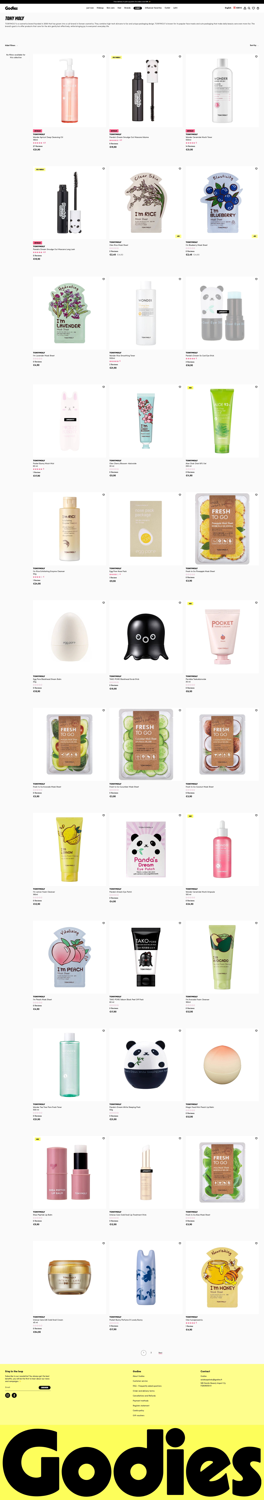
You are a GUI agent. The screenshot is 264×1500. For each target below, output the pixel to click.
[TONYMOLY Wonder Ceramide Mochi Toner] (222, 90)
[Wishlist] (253, 8)
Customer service (140, 1381)
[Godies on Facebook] (14, 1397)
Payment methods (140, 1401)
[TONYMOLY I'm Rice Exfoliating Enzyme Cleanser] (69, 528)
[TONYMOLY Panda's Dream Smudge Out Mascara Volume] (146, 90)
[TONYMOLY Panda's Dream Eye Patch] (146, 849)
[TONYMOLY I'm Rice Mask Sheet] (146, 202)
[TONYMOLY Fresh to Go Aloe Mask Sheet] (222, 1172)
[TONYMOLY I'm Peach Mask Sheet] (69, 957)
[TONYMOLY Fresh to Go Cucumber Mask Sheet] (146, 744)
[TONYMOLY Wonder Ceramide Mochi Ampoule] (222, 849)
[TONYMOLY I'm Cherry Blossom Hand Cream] (146, 421)
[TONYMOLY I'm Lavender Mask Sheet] (69, 313)
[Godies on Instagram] (7, 1397)
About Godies (138, 1376)
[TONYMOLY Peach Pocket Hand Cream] (222, 636)
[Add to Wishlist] (103, 56)
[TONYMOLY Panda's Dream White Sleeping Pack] (146, 1064)
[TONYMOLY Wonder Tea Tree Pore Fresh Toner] (69, 1064)
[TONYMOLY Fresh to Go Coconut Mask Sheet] (222, 744)
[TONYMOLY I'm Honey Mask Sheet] (222, 1277)
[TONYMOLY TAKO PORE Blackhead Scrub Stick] (146, 636)
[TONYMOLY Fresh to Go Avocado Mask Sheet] (69, 744)
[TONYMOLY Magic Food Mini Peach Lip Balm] (222, 1064)
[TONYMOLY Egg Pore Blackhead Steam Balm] (69, 636)
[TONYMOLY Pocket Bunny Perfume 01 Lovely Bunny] (146, 1277)
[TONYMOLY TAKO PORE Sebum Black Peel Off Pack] (146, 957)
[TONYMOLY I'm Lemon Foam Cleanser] (69, 849)
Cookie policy (138, 1411)
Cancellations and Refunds (144, 1396)
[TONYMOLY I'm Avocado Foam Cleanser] (222, 957)
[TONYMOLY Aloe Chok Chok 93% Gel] (222, 421)
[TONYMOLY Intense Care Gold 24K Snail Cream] (69, 1277)
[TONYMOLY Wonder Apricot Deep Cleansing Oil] (69, 90)
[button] (100, 8)
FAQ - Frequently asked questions (147, 1386)
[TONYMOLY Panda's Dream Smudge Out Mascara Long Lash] (69, 202)
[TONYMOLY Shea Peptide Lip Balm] (69, 1172)
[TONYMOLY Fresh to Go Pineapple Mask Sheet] (222, 528)
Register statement (141, 1406)
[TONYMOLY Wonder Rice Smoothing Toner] (146, 313)
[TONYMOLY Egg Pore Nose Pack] (146, 528)
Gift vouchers (138, 1416)
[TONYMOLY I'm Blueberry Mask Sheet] (222, 202)
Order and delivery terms (143, 1391)
